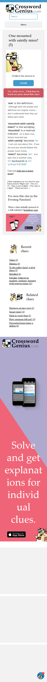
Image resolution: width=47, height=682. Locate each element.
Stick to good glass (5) (20, 315)
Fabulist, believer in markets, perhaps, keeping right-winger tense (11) (22, 280)
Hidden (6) (14, 263)
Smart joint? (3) (17, 311)
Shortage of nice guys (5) (21, 308)
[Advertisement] (23, 570)
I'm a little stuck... (23, 93)
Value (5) (13, 260)
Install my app (31, 210)
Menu (23, 24)
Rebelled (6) (15, 274)
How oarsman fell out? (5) (22, 319)
